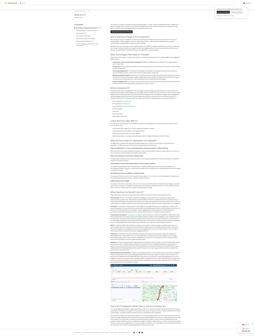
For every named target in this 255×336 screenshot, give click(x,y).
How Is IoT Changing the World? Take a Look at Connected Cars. (87, 44)
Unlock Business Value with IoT (83, 36)
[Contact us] (249, 3)
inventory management (129, 106)
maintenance (126, 103)
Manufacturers (123, 198)
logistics (121, 114)
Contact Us (127, 332)
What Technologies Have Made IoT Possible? (86, 30)
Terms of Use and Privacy (86, 332)
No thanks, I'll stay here (237, 12)
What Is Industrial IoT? (81, 33)
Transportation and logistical (134, 215)
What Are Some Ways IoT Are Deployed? (85, 38)
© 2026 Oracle (77, 332)
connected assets (139, 184)
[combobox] (127, 3)
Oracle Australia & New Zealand (83, 6)
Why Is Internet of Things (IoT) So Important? (86, 28)
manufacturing (127, 101)
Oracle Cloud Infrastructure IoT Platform (121, 31)
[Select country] (244, 3)
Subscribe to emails (113, 332)
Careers (107, 332)
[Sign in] (247, 3)
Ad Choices (103, 332)
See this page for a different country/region (225, 15)
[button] (5, 3)
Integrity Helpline (121, 332)
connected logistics (153, 176)
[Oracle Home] (12, 3)
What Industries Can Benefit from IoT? (85, 41)
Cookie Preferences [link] (95, 332)
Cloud (77, 8)
